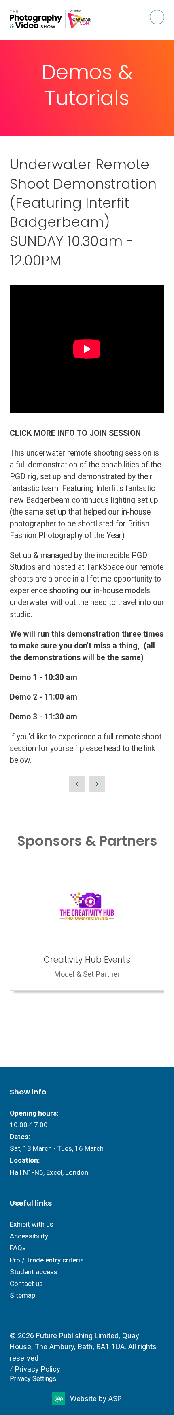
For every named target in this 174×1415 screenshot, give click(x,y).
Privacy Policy (37, 1369)
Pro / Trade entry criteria (47, 1260)
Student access (33, 1272)
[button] (157, 17)
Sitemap (22, 1295)
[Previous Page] (77, 784)
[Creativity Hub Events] (87, 930)
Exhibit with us (31, 1224)
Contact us (26, 1283)
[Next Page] (97, 784)
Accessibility (29, 1236)
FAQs (18, 1248)
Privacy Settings (33, 1379)
